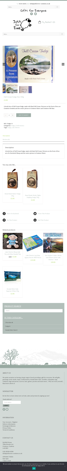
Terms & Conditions (9, 430)
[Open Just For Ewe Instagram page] (6, 409)
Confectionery (19, 125)
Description (6, 136)
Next (63, 64)
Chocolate (8, 322)
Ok (34, 468)
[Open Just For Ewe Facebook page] (31, 14)
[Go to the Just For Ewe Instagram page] (35, 14)
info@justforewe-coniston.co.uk (40, 4)
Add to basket (23, 115)
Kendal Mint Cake (10, 330)
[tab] (33, 136)
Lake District (16, 127)
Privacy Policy (7, 428)
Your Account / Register (10, 422)
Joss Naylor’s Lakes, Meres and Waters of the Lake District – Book (53, 257)
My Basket (47, 22)
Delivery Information (9, 424)
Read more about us (9, 383)
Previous (4, 64)
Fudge (13, 125)
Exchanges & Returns (9, 426)
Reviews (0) (6, 139)
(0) (54, 22)
